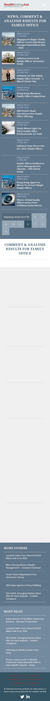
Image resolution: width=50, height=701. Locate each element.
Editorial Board (15, 679)
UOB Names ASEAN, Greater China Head (22, 651)
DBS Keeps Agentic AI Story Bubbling (23, 585)
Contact (24, 675)
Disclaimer (32, 683)
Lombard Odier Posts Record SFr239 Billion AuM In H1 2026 (23, 557)
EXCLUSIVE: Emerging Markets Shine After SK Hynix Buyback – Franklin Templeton (23, 596)
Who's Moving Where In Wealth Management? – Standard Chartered (23, 566)
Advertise (35, 675)
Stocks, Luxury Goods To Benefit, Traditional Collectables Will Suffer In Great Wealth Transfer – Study (23, 662)
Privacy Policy (19, 683)
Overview (14, 675)
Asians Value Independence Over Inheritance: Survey (21, 576)
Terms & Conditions (33, 679)
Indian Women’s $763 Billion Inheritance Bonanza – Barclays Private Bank (25, 620)
